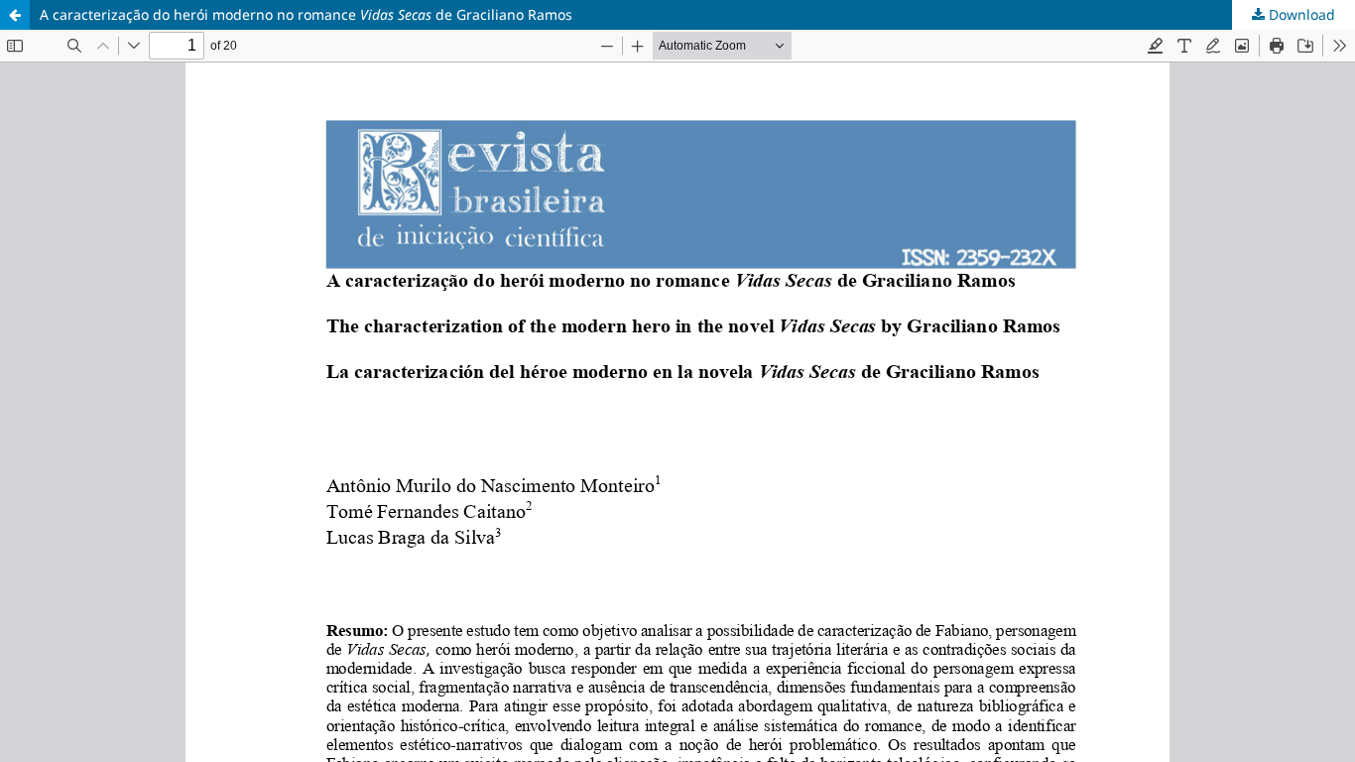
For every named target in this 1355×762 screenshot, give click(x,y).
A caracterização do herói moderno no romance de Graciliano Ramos (306, 14)
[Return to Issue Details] (15, 15)
